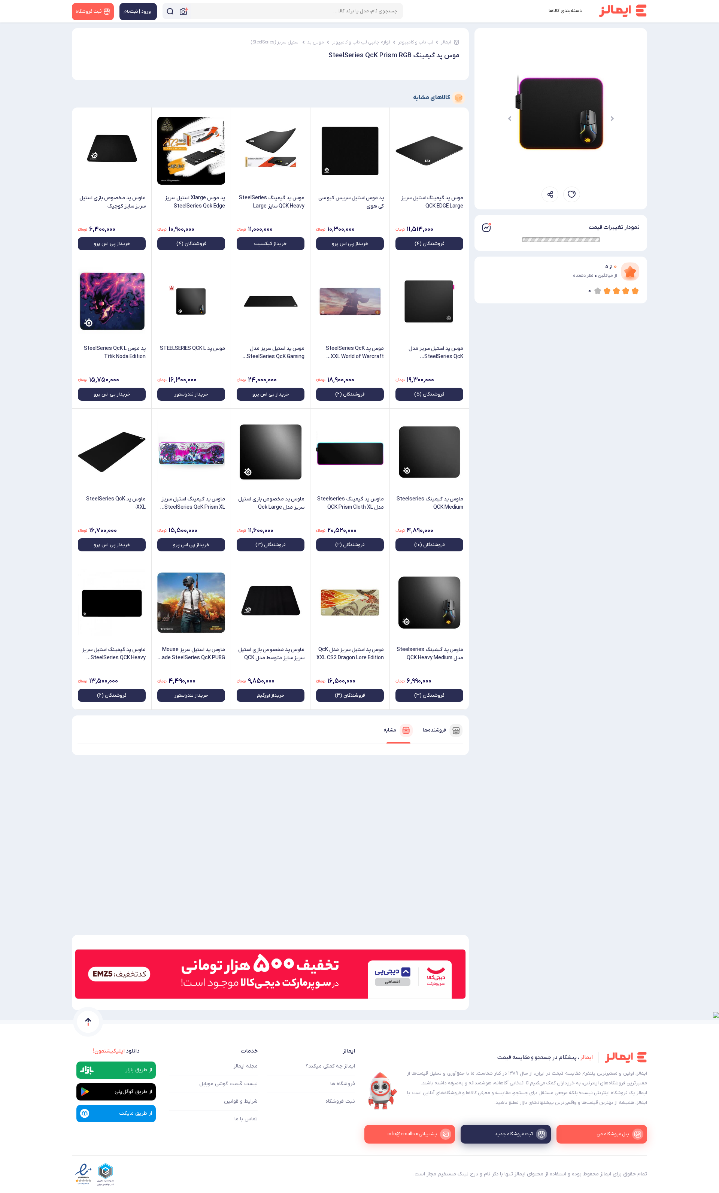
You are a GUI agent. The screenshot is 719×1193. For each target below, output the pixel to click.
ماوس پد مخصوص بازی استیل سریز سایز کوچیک (112, 202)
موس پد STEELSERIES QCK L (192, 348)
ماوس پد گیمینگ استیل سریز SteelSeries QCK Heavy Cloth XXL (114, 654)
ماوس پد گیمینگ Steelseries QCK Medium (430, 503)
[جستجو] (170, 11)
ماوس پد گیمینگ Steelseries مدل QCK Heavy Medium (430, 653)
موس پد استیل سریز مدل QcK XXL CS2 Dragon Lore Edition (350, 653)
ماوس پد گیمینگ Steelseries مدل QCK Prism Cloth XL (350, 503)
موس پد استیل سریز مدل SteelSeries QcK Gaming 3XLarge (275, 353)
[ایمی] (382, 1091)
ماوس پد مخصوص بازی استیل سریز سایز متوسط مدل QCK (271, 653)
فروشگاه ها (342, 1083)
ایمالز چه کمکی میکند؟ (330, 1066)
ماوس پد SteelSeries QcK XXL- (116, 503)
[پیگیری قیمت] (571, 194)
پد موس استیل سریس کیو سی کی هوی (351, 202)
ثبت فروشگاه (340, 1101)
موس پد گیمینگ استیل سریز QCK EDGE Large (432, 202)
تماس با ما (246, 1119)
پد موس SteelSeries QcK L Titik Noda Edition (115, 352)
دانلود (116, 1051)
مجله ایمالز (246, 1066)
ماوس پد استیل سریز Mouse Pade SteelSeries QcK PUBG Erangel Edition (191, 654)
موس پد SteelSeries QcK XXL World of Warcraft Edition (355, 353)
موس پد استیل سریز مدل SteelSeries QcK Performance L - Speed (436, 353)
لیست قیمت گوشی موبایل (228, 1083)
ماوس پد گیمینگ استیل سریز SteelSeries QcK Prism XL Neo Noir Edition (193, 503)
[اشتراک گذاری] (549, 194)
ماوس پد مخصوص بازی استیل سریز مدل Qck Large (271, 503)
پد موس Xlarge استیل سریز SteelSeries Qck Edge (195, 202)
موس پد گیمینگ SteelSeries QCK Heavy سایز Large (271, 202)
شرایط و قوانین (241, 1101)
